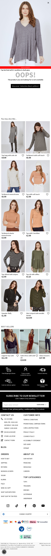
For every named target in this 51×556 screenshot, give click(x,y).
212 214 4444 (8, 419)
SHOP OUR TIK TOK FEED (9, 496)
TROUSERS (26, 486)
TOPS (25, 482)
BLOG (3, 447)
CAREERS (26, 471)
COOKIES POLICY (29, 436)
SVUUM (3, 475)
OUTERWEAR (27, 494)
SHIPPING (4, 463)
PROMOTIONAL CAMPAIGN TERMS (34, 424)
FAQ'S (3, 484)
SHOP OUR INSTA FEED (8, 492)
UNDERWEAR (27, 498)
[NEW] (10, 353)
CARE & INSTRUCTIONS (30, 428)
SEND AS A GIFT (6, 488)
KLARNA (3, 480)
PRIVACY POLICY (28, 432)
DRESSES (26, 490)
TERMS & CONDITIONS (30, 420)
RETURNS (4, 467)
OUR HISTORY (27, 459)
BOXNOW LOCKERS (7, 471)
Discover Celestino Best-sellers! (25, 86)
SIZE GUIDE (27, 444)
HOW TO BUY (5, 459)
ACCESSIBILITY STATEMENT (32, 440)
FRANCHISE (27, 463)
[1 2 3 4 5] (25, 34)
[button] (4, 552)
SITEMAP (26, 448)
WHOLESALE (27, 467)
